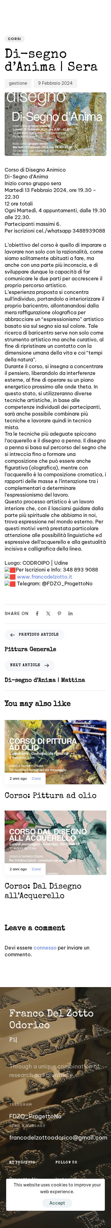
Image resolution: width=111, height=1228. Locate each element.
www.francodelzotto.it (44, 577)
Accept (57, 1203)
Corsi (14, 39)
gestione (18, 83)
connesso (45, 948)
